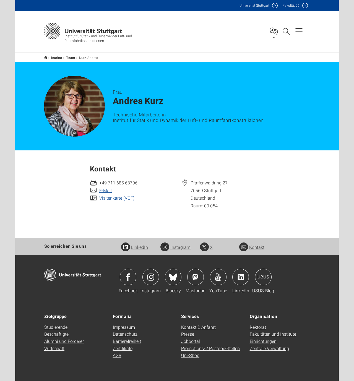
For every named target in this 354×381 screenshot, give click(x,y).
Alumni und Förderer (64, 341)
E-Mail (105, 190)
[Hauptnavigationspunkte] (299, 31)
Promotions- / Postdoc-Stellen (210, 348)
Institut (56, 57)
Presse (187, 334)
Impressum (124, 327)
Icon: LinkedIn (240, 277)
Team (70, 57)
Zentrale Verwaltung (269, 348)
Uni (254, 5)
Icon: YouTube (218, 277)
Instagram (180, 247)
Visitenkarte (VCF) (116, 198)
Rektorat (258, 327)
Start (45, 57)
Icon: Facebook (128, 277)
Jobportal (190, 341)
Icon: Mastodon (195, 277)
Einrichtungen (263, 341)
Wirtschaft (54, 348)
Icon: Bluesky (173, 277)
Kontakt (256, 247)
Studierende (55, 327)
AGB (117, 355)
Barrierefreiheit (127, 341)
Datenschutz (125, 334)
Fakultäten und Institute (273, 334)
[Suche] (286, 31)
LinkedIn (139, 247)
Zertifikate (122, 348)
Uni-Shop (190, 355)
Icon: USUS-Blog (263, 277)
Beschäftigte (56, 334)
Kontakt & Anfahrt (198, 327)
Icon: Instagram (150, 277)
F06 (291, 5)
